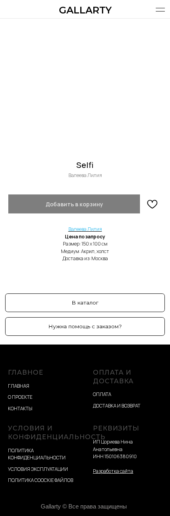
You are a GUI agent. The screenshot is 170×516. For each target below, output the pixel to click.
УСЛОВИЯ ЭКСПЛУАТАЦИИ (38, 469)
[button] (84, 326)
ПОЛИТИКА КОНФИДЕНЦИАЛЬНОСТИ (37, 454)
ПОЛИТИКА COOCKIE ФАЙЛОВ (40, 480)
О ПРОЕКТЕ (20, 397)
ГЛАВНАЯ (18, 386)
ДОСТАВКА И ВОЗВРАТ (116, 405)
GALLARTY (85, 10)
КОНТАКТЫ (20, 408)
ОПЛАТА (102, 394)
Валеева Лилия (85, 229)
